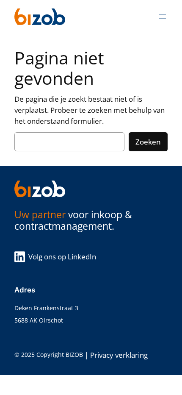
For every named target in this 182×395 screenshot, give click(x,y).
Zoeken (148, 142)
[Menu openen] (162, 16)
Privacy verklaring (119, 355)
